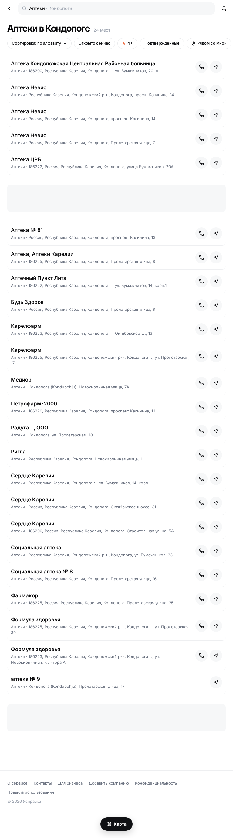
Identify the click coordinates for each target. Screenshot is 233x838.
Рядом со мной (212, 43)
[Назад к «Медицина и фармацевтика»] (9, 8)
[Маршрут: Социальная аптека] (216, 551)
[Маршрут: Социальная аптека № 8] (216, 575)
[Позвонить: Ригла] (201, 455)
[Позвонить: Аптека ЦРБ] (201, 163)
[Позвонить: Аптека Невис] (201, 91)
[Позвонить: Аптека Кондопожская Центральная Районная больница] (201, 67)
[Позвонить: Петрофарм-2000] (201, 407)
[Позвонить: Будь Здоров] (201, 305)
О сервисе (17, 783)
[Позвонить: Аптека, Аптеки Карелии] (201, 257)
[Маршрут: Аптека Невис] (216, 91)
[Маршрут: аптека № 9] (216, 682)
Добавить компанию (109, 783)
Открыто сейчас (94, 43)
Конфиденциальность (156, 783)
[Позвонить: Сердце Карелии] (201, 479)
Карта (120, 823)
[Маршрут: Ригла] (216, 455)
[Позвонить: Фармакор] (201, 599)
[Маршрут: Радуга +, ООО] (216, 431)
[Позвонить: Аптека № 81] (201, 233)
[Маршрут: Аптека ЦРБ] (216, 163)
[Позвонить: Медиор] (201, 383)
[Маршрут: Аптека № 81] (216, 233)
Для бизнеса (70, 783)
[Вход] (224, 8)
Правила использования (30, 792)
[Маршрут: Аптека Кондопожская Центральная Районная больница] (216, 67)
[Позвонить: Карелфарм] (201, 329)
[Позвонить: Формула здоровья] (201, 626)
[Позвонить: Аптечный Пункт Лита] (201, 281)
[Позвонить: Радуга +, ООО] (201, 431)
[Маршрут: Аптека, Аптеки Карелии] (216, 257)
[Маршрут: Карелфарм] (216, 329)
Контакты (43, 783)
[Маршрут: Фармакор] (216, 599)
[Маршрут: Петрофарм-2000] (216, 407)
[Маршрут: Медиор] (216, 383)
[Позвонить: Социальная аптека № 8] (201, 575)
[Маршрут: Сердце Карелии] (216, 479)
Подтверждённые (162, 43)
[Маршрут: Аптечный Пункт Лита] (216, 281)
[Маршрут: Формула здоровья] (216, 626)
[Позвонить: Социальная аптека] (201, 551)
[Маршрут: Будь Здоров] (216, 305)
